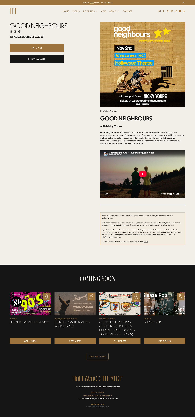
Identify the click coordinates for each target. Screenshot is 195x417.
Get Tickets (30, 341)
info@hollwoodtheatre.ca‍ (111, 237)
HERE (92, 3)
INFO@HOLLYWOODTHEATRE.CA (97, 395)
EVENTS (76, 11)
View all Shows (97, 356)
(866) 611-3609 (97, 392)
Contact (127, 11)
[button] (90, 11)
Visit (103, 11)
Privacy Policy (97, 404)
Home (66, 11)
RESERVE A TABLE (36, 59)
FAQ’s (146, 242)
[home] (28, 11)
